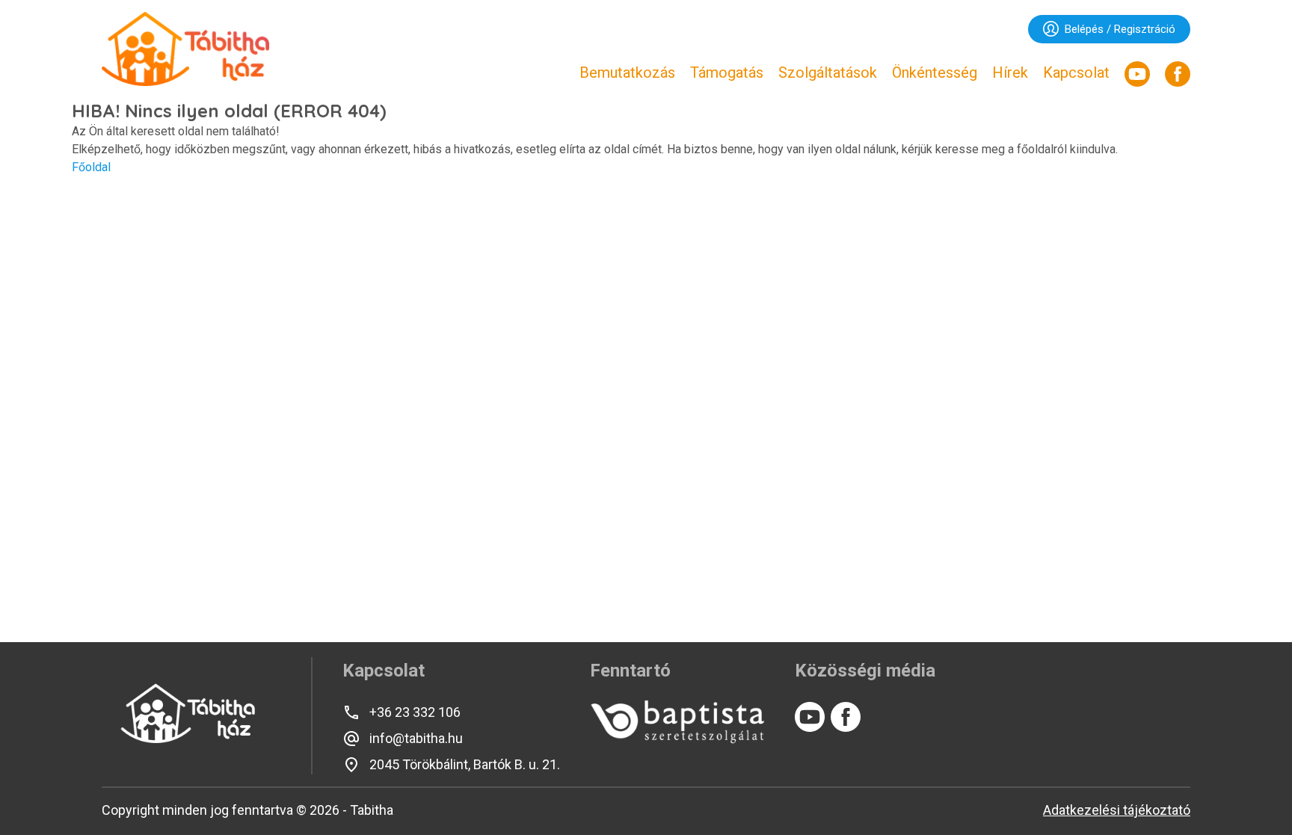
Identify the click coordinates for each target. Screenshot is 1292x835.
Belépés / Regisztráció (1120, 29)
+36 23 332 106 (415, 712)
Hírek (1010, 72)
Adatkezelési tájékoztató (1116, 810)
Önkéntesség (934, 72)
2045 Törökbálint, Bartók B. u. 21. (464, 764)
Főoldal (91, 167)
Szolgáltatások (827, 72)
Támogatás (726, 72)
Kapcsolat (1076, 72)
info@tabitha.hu (416, 738)
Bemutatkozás (627, 72)
